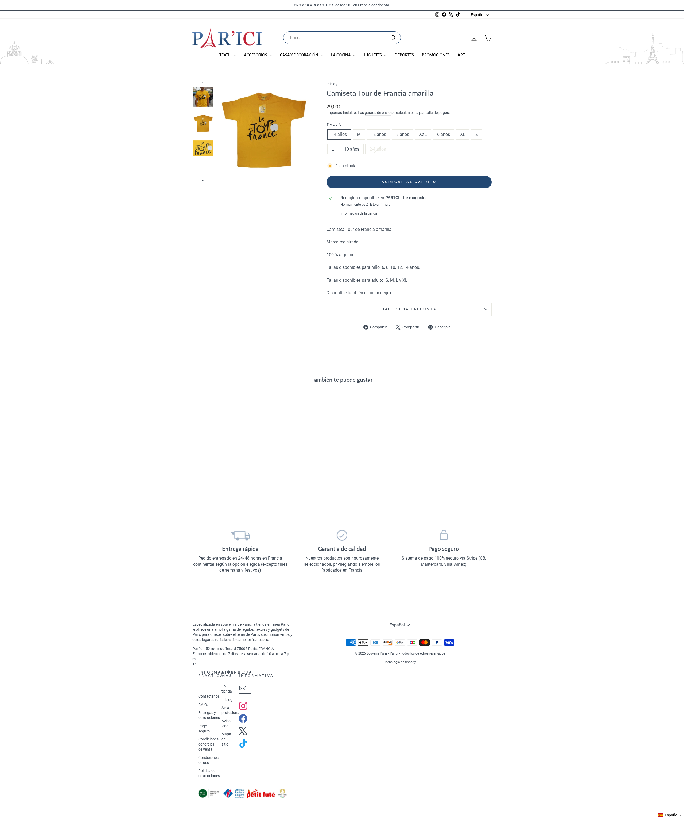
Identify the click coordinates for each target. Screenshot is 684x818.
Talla (334, 125)
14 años (339, 134)
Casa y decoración (299, 55)
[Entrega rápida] (240, 535)
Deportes (404, 55)
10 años (351, 149)
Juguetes (373, 55)
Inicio (331, 84)
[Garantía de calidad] (342, 535)
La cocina (341, 55)
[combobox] (342, 37)
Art (461, 55)
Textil (225, 55)
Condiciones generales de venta (208, 744)
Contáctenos (209, 696)
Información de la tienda (358, 213)
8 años (402, 134)
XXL (423, 134)
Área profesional (230, 710)
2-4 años (378, 149)
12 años (378, 134)
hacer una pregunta (409, 309)
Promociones (436, 55)
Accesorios (256, 55)
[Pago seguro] (444, 535)
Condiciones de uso (208, 760)
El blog (226, 699)
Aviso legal (226, 723)
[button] (671, 815)
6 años (443, 134)
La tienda (226, 688)
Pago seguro (204, 728)
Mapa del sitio (226, 739)
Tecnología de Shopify (400, 662)
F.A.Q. (203, 704)
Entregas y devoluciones (209, 715)
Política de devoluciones (209, 773)
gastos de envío (378, 112)
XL (462, 134)
